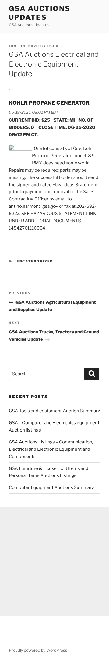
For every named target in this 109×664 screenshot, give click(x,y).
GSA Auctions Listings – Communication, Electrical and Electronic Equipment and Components (51, 449)
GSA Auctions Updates (39, 13)
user (53, 46)
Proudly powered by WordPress (38, 650)
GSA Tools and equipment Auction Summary (54, 410)
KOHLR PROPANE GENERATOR (49, 103)
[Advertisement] (54, 561)
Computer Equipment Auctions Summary (51, 487)
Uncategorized (35, 261)
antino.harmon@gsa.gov (33, 206)
